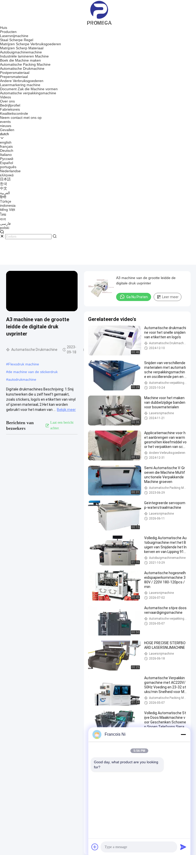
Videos (5, 97)
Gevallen (7, 130)
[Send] (183, 846)
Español (6, 163)
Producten (8, 32)
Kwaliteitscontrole (14, 113)
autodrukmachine (22, 379)
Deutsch (6, 150)
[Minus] (183, 734)
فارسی (5, 224)
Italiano (6, 155)
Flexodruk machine (23, 364)
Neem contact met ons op (21, 117)
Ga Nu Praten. (137, 297)
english (5, 142)
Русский (6, 159)
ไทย (3, 214)
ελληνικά (7, 175)
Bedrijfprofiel (10, 105)
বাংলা (3, 219)
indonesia (8, 205)
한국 (3, 184)
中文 (3, 188)
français (6, 146)
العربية (5, 193)
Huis (3, 28)
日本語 (5, 179)
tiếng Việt (7, 209)
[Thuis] (98, 12)
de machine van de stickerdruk (33, 372)
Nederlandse (10, 171)
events (5, 122)
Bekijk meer (66, 410)
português (8, 167)
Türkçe (5, 201)
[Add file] (95, 846)
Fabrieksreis (10, 109)
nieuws (5, 126)
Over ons (7, 101)
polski (4, 228)
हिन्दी (3, 197)
